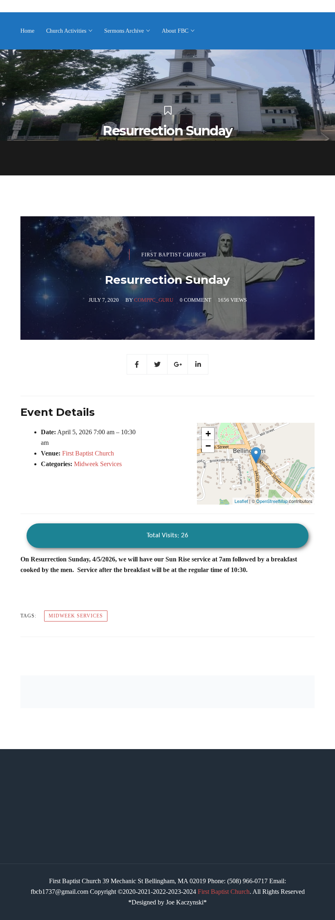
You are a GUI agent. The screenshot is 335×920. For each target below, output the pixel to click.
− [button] (208, 446)
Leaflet (241, 501)
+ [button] (208, 434)
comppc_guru (153, 300)
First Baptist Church (173, 255)
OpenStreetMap (272, 501)
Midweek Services (98, 463)
